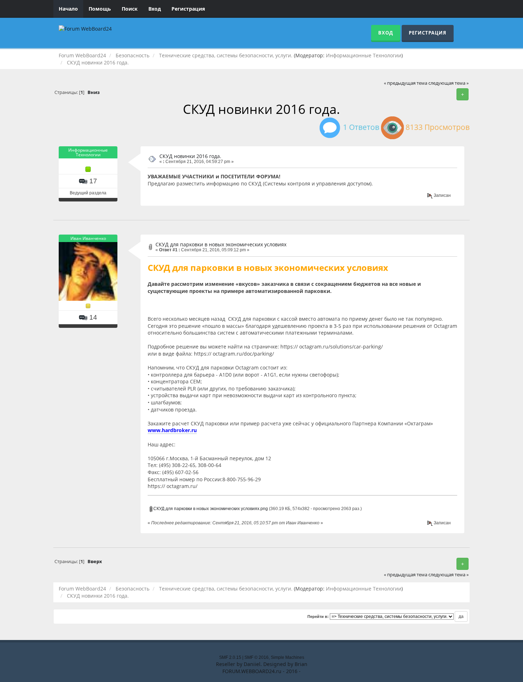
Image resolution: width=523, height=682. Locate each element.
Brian (301, 664)
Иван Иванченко (88, 238)
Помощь (100, 8)
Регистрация (188, 8)
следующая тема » (448, 83)
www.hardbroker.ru (172, 430)
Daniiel (252, 664)
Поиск (130, 8)
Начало (68, 8)
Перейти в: (318, 616)
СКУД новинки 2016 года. (190, 156)
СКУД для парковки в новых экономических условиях (220, 244)
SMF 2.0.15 (230, 657)
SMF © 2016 (256, 657)
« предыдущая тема (405, 83)
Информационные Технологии (363, 55)
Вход (154, 8)
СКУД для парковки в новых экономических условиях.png (210, 508)
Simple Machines (287, 657)
